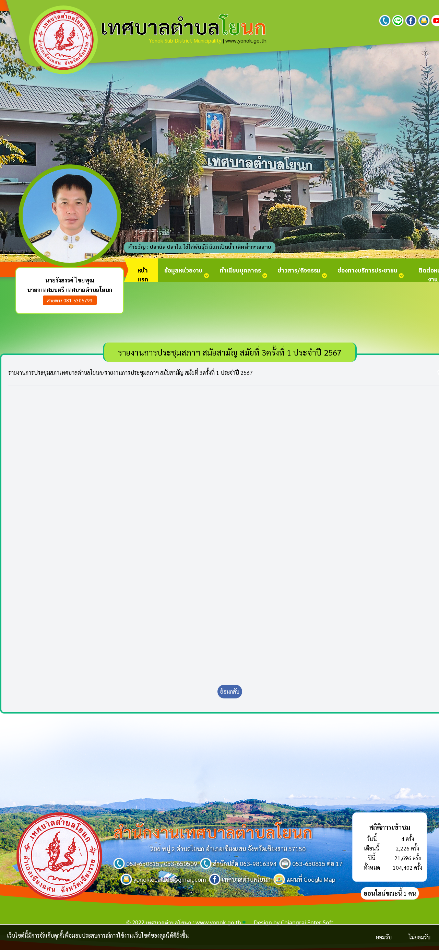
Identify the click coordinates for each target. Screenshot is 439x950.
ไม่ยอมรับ (419, 937)
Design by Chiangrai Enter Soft (293, 922)
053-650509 (180, 863)
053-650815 (142, 863)
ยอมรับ (384, 937)
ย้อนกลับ (229, 691)
